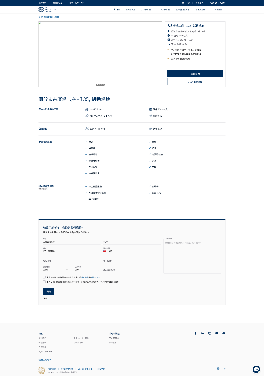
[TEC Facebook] (195, 333)
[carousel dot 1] (97, 85)
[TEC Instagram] (209, 333)
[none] (72, 261)
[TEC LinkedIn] (202, 333)
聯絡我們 (199, 2)
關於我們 (42, 2)
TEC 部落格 (114, 338)
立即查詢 (195, 73)
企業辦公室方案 (182, 9)
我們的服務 (44, 359)
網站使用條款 (67, 368)
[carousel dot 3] (101, 85)
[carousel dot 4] (103, 85)
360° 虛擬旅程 (195, 81)
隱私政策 (95, 277)
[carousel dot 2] (99, 85)
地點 (118, 9)
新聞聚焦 (112, 342)
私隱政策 (52, 368)
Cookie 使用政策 (85, 368)
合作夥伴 (42, 347)
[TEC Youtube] (216, 333)
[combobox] (109, 251)
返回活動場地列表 (50, 17)
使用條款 (85, 277)
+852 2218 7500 (179, 43)
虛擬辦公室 (130, 9)
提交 (48, 291)
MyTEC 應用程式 (45, 351)
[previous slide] (43, 54)
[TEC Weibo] (224, 333)
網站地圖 (101, 368)
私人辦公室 (165, 9)
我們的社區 (57, 2)
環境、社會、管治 (76, 2)
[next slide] (158, 54)
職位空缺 (42, 342)
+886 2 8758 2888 (218, 2)
